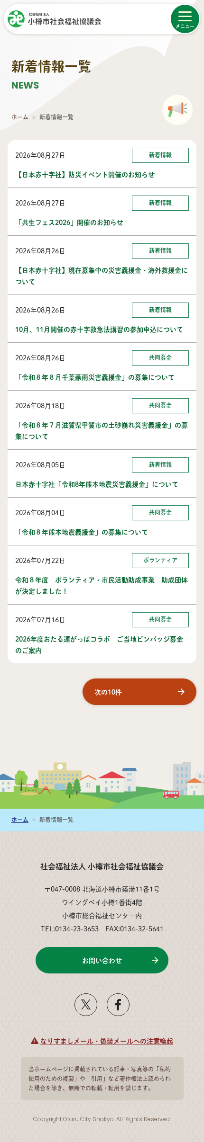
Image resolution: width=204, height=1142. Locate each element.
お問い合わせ (102, 960)
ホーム (19, 117)
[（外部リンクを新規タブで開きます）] (86, 1012)
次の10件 (108, 691)
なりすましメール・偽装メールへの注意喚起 (106, 1040)
